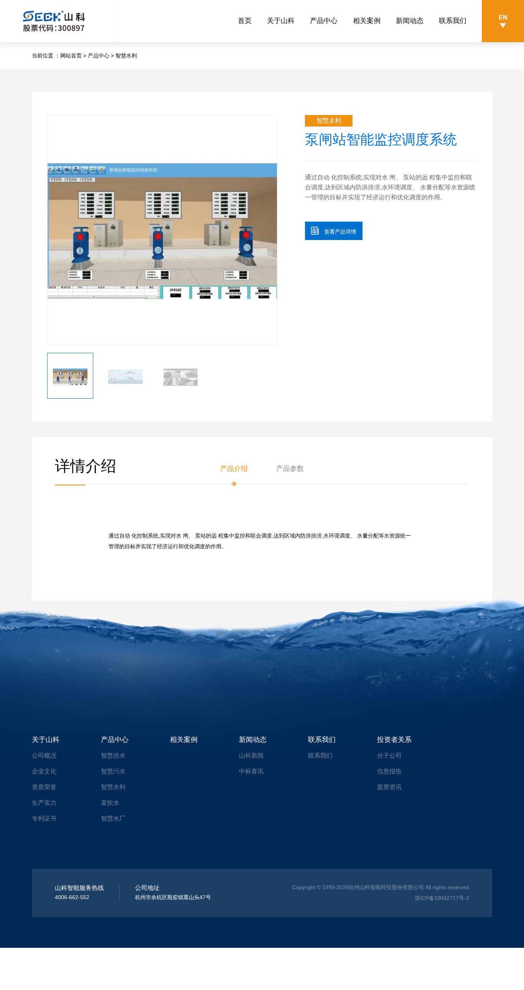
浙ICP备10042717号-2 (442, 898)
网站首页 (71, 56)
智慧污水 (113, 771)
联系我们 (452, 21)
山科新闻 (251, 755)
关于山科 (281, 21)
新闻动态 (409, 21)
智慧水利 (126, 56)
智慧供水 (113, 755)
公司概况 (44, 755)
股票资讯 (389, 787)
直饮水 (110, 802)
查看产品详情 (333, 231)
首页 (245, 21)
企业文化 (44, 771)
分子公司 (389, 755)
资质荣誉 (44, 787)
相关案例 (367, 21)
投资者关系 (394, 739)
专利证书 (44, 818)
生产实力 (44, 802)
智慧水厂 (113, 818)
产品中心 (324, 21)
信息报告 (389, 771)
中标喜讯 (251, 771)
